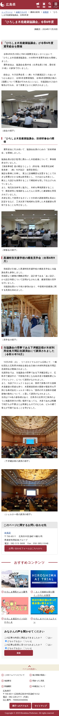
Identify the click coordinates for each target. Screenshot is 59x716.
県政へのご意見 (38, 680)
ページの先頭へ (29, 669)
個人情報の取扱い (39, 675)
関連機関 (7, 686)
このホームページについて (14, 675)
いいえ (29, 641)
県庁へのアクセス (20, 705)
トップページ (7, 12)
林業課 (46, 12)
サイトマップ (41, 705)
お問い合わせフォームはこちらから (25, 548)
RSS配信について (38, 686)
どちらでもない (14, 641)
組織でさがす (21, 12)
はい (50, 637)
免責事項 (7, 680)
